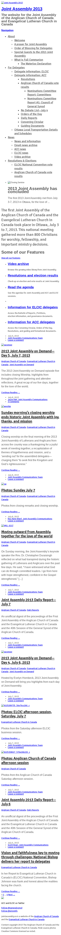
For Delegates (16, 67)
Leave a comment (16, 340)
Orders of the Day (31, 114)
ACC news (20, 149)
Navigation (7, 30)
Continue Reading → (10, 392)
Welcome (19, 40)
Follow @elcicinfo (9, 911)
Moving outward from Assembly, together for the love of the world (27, 534)
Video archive (22, 157)
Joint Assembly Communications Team (25, 338)
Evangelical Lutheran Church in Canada (19, 722)
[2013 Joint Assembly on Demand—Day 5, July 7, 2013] (6, 345)
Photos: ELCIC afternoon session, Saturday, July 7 (26, 714)
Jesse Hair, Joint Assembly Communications (27, 399)
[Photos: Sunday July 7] (3, 484)
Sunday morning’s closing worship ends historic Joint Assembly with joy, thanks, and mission (30, 416)
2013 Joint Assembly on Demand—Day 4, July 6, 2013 (27, 660)
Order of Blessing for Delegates (33, 48)
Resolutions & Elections (22, 160)
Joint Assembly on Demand (21, 364)
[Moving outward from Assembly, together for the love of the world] (7, 525)
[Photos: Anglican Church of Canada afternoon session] (15, 752)
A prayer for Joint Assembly (30, 44)
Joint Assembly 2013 (21, 8)
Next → (11, 894)
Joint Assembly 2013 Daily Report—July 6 (28, 802)
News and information (27, 141)
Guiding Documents (32, 126)
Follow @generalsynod (11, 908)
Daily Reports (29, 118)
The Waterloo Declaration (36, 63)
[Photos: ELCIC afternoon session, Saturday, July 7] (15, 705)
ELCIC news (21, 153)
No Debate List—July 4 (34, 110)
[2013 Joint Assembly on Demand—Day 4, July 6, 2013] (6, 652)
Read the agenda (21, 287)
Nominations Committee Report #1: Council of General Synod (41, 102)
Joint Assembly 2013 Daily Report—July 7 (28, 602)
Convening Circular (32, 122)
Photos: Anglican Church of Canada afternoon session (28, 760)
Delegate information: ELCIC (31, 71)
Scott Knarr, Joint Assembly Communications (28, 845)
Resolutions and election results (33, 275)
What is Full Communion (28, 59)
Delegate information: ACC (30, 75)
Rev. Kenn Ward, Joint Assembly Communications (30, 518)
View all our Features (10, 258)
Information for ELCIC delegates (33, 307)
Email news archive (25, 145)
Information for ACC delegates (31, 322)
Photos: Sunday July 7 (18, 490)
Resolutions (28, 79)
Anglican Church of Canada (13, 361)
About (11, 36)
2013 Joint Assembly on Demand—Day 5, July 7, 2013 (27, 353)
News (11, 137)
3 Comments (13, 401)
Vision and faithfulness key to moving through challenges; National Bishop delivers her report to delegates (30, 857)
